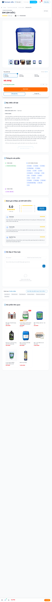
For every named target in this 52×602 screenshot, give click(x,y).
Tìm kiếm (34, 2)
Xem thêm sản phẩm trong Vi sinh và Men (36, 291)
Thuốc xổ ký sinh (14, 294)
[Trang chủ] (1, 7)
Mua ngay (47, 600)
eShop (4, 7)
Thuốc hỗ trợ (7, 296)
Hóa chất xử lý (7, 294)
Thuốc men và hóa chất (12, 7)
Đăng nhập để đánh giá (41, 209)
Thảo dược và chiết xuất (40, 294)
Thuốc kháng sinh (22, 294)
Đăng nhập (46, 2)
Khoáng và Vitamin (30, 294)
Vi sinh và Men (21, 7)
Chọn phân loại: (7, 71)
